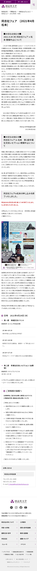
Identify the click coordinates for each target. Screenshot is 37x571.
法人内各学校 (20, 554)
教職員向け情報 (9, 554)
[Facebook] (21, 507)
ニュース (4, 544)
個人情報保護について (22, 559)
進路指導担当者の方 (18, 551)
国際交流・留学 (6, 533)
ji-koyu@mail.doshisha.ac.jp (19, 484)
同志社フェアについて (25, 11)
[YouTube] (25, 507)
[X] (11, 507)
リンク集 (29, 554)
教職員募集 (30, 551)
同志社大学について (7, 522)
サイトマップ (27, 562)
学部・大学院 (5, 528)
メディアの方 (6, 551)
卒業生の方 (13, 11)
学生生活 (4, 539)
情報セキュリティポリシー (13, 562)
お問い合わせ (9, 559)
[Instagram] (16, 507)
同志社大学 (4, 11)
